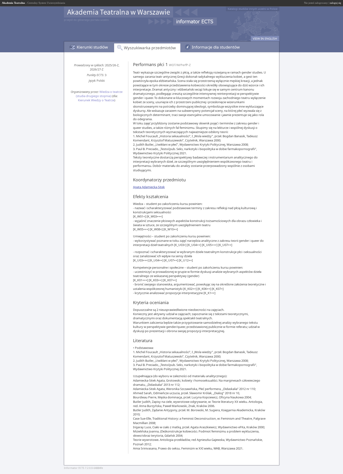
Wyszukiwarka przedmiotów (150, 47)
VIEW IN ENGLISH (265, 38)
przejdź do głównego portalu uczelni (86, 19)
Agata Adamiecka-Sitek (149, 187)
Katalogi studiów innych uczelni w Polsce (252, 9)
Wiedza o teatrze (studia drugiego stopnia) (99, 94)
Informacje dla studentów (216, 47)
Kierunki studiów (92, 47)
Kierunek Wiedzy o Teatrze (96, 100)
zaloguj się (335, 2)
